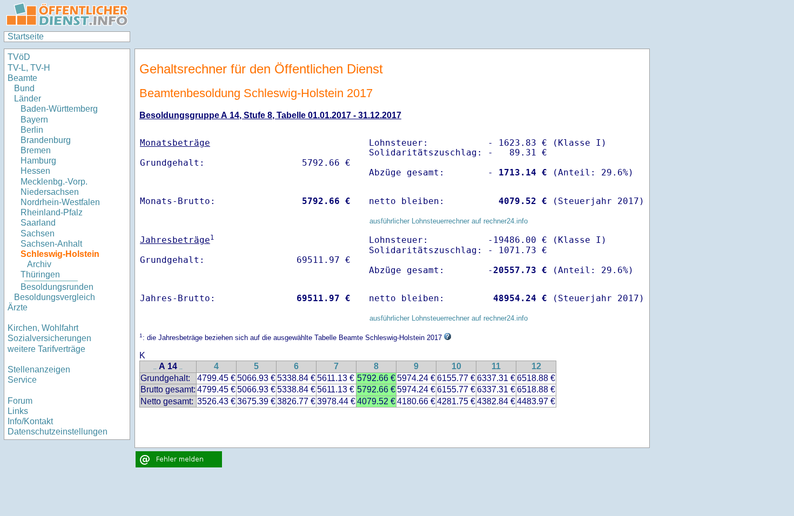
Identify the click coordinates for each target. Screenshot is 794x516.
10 (456, 366)
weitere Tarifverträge (46, 349)
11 (496, 366)
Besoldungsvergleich (54, 297)
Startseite (26, 36)
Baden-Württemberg (59, 108)
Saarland (38, 222)
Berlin (32, 129)
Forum (20, 400)
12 (536, 366)
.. (155, 367)
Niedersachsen (50, 191)
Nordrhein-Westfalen (60, 202)
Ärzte (18, 307)
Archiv (39, 264)
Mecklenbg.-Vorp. (54, 181)
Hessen (35, 170)
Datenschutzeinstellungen (57, 431)
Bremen (36, 150)
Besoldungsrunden (57, 286)
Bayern (34, 119)
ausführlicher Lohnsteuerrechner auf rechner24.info (448, 221)
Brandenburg (46, 140)
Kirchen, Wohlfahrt (43, 327)
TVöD (19, 57)
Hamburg (38, 160)
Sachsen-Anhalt (51, 243)
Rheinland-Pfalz (52, 212)
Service (22, 379)
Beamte (22, 78)
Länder (27, 98)
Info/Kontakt (30, 421)
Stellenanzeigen (39, 369)
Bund (24, 88)
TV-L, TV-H (29, 67)
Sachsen (38, 233)
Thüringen (40, 274)
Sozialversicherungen (49, 338)
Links (18, 411)
